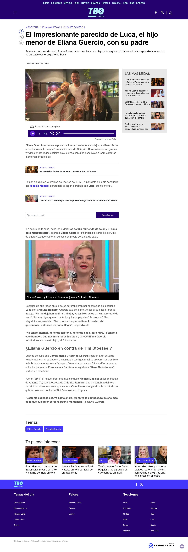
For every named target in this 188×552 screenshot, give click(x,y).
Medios (68, 3)
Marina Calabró (20, 508)
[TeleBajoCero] (53, 484)
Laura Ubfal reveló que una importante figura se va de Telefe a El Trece (78, 200)
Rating (85, 3)
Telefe (103, 460)
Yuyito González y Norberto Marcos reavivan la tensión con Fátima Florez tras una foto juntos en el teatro (150, 470)
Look (77, 3)
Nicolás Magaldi (40, 185)
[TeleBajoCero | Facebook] (156, 12)
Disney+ (116, 3)
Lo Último (56, 3)
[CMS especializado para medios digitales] (155, 545)
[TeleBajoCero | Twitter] (162, 12)
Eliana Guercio (34, 429)
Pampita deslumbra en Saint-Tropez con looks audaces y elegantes (135, 115)
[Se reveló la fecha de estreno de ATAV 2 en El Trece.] (31, 170)
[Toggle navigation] (15, 13)
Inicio (46, 3)
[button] (107, 215)
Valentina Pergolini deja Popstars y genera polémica (137, 103)
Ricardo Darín (19, 514)
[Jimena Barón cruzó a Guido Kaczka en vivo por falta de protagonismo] (78, 455)
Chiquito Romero (53, 429)
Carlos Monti (19, 519)
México (71, 514)
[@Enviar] (21, 43)
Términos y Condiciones (21, 541)
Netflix (106, 3)
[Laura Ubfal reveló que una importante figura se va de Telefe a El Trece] (31, 199)
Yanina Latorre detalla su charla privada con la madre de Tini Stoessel (137, 93)
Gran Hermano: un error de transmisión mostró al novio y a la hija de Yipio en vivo (41, 469)
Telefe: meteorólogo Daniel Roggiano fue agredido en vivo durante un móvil (113, 469)
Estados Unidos (75, 502)
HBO (125, 3)
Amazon (95, 3)
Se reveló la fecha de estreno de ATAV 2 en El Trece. (68, 171)
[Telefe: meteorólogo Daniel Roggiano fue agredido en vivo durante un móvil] (114, 455)
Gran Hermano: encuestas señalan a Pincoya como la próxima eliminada (137, 82)
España (72, 508)
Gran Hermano (34, 460)
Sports (140, 3)
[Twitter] (21, 37)
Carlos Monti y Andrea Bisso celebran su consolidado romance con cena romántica (136, 128)
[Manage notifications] (182, 546)
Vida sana (155, 530)
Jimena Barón (70, 460)
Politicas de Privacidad (38, 541)
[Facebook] (21, 31)
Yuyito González (144, 460)
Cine (131, 3)
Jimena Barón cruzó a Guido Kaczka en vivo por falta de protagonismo (78, 469)
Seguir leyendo (47, 167)
